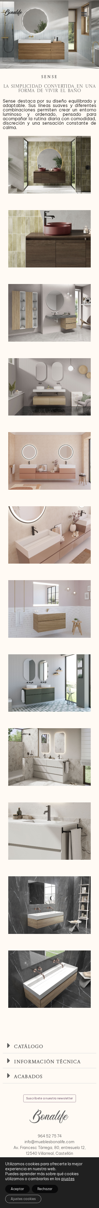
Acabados (28, 1077)
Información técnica (47, 1062)
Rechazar (45, 1189)
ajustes (68, 1178)
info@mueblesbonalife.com (49, 1141)
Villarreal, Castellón (55, 1153)
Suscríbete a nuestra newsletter (49, 1098)
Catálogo (28, 1046)
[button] (84, 14)
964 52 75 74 (50, 1136)
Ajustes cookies (23, 1199)
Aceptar (17, 1189)
